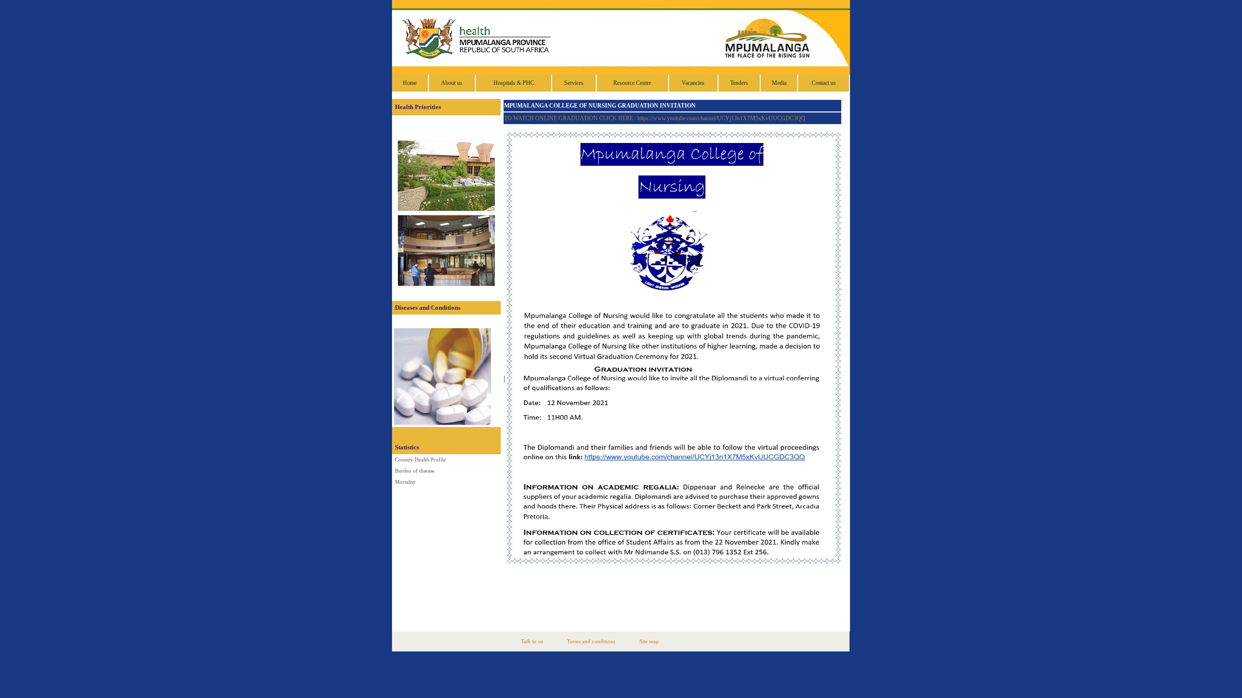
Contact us (824, 82)
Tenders (739, 82)
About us (451, 82)
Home (410, 82)
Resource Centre (632, 82)
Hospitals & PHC (513, 82)
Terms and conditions (591, 641)
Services (574, 82)
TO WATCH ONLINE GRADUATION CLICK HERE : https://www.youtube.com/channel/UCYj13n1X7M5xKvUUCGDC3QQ (654, 118)
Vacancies (693, 82)
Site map (649, 641)
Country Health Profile (420, 459)
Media (779, 82)
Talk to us (532, 641)
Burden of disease (415, 471)
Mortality (405, 482)
